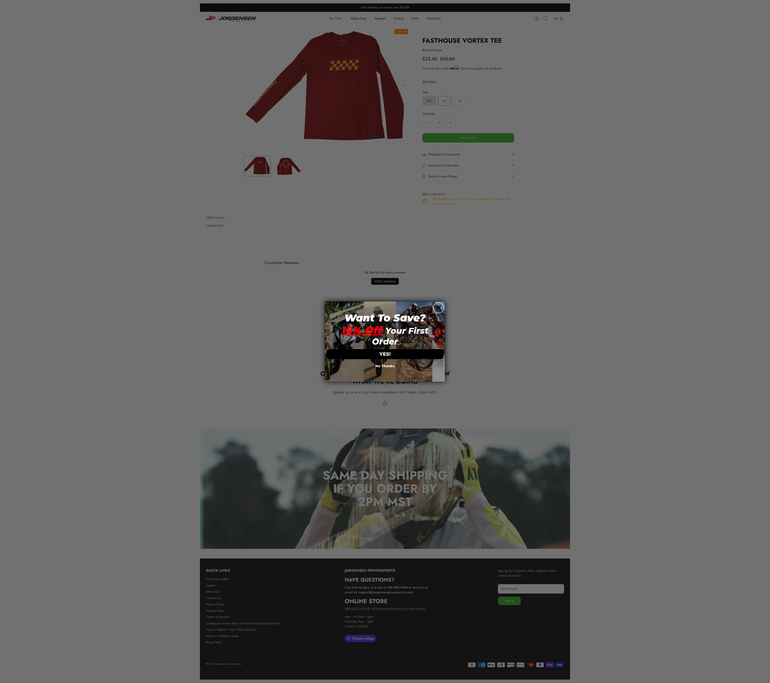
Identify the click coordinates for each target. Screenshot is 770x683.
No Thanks (385, 366)
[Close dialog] (439, 308)
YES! (385, 354)
